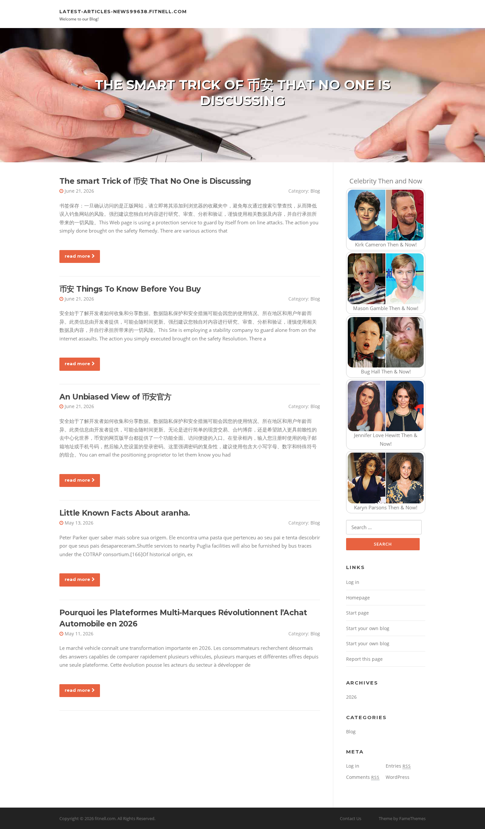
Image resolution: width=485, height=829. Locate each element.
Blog (315, 191)
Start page (357, 613)
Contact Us (350, 818)
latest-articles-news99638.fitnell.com (123, 11)
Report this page (364, 659)
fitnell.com (105, 818)
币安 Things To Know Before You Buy (130, 289)
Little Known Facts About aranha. (124, 513)
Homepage (358, 597)
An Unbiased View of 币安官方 (115, 396)
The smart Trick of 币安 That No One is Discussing (155, 181)
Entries (398, 766)
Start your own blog (367, 628)
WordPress (397, 777)
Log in (352, 582)
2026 (351, 697)
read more (77, 256)
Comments (362, 777)
